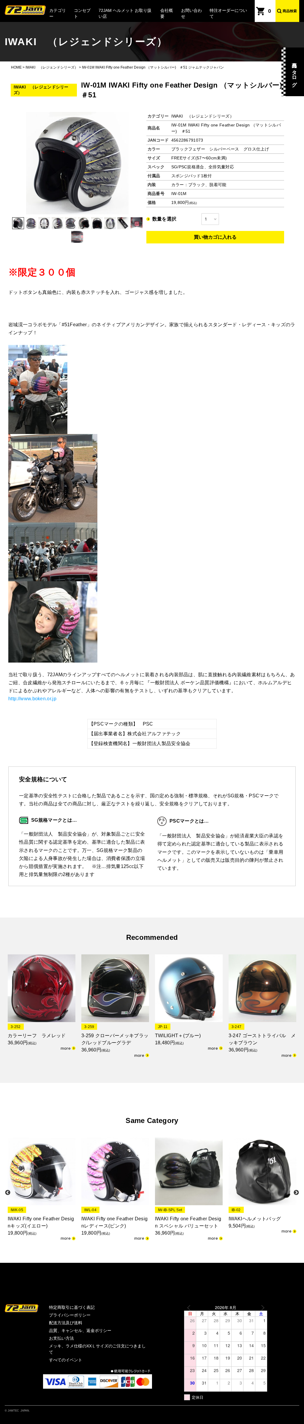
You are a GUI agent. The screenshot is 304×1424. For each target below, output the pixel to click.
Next (296, 1193)
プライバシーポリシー (70, 1315)
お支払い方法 (61, 1338)
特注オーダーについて (228, 13)
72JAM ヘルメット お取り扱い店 (125, 13)
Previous (8, 1193)
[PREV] (189, 1307)
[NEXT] (261, 1307)
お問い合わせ (191, 13)
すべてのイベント (65, 1360)
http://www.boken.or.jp (32, 698)
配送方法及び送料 (65, 1322)
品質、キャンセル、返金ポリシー (80, 1330)
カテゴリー (57, 13)
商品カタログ (294, 72)
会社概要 (166, 13)
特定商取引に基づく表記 (72, 1307)
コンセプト (82, 13)
